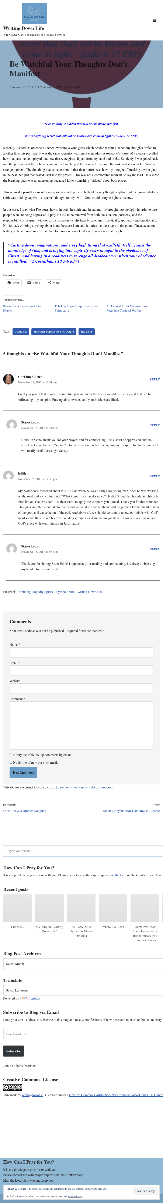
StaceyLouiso (30, 422)
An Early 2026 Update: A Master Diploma (81, 931)
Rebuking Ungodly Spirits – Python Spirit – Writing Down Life (60, 591)
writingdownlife (32, 1095)
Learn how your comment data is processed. (85, 787)
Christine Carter (30, 376)
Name (15, 644)
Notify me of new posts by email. (35, 762)
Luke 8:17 (21, 331)
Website (15, 680)
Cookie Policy (75, 1196)
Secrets (87, 331)
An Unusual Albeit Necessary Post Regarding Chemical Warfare (127, 308)
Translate (34, 998)
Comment (17, 698)
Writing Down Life (68, 87)
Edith (22, 473)
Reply (155, 379)
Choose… (17, 927)
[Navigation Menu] (155, 20)
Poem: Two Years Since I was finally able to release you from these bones (145, 933)
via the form (118, 875)
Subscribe (13, 1050)
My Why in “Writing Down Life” (49, 929)
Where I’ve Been (113, 927)
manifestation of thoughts (54, 331)
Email (15, 662)
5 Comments (45, 87)
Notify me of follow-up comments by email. (42, 754)
